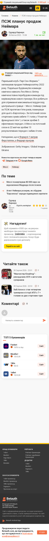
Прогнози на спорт (10, 489)
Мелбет (6, 455)
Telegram (10, 161)
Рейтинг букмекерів (33, 452)
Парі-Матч (7, 458)
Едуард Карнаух (16, 32)
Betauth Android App (13, 520)
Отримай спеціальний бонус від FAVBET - (24, 74)
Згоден (42, 532)
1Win (5, 460)
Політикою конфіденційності (17, 534)
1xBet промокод (9, 479)
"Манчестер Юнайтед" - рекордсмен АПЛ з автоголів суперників (28, 277)
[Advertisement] (24, 407)
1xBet (27, 464)
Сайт (41, 346)
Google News (26, 161)
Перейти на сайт (13, 246)
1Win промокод (9, 484)
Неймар (15, 167)
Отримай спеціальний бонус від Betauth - (25, 2)
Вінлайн (6, 463)
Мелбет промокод (10, 481)
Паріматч (29, 469)
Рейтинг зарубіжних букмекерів (33, 456)
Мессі (5, 167)
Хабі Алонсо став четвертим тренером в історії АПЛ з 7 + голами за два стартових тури (28, 292)
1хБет (6, 452)
